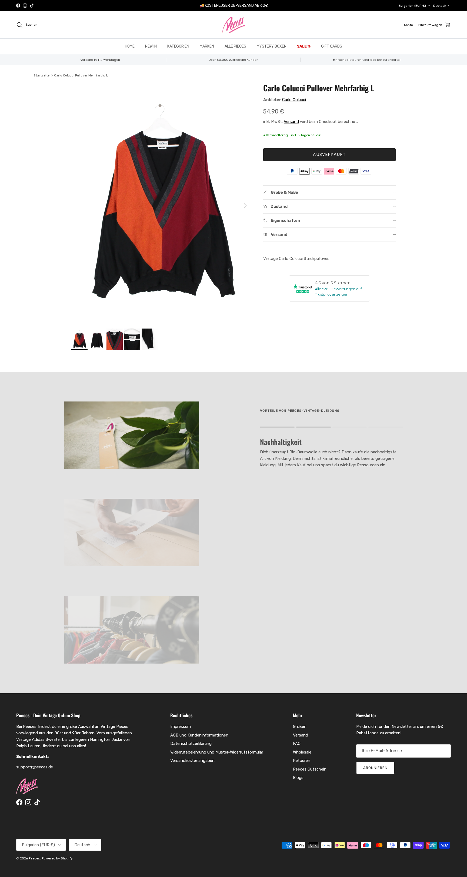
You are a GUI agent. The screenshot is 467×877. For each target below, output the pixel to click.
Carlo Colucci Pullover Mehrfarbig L (81, 75)
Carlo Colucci (294, 99)
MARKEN (207, 46)
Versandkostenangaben (192, 760)
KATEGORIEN (178, 46)
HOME (130, 46)
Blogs (298, 777)
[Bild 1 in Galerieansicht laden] (161, 203)
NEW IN (151, 46)
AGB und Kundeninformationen (199, 735)
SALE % (304, 46)
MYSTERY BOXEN (271, 46)
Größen (299, 726)
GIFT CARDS (331, 46)
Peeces (34, 858)
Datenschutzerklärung (191, 743)
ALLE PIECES (235, 46)
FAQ (297, 743)
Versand (291, 121)
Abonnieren (375, 768)
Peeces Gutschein (309, 769)
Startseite (41, 75)
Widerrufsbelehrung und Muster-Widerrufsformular (216, 752)
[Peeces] (233, 25)
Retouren (301, 760)
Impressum (180, 726)
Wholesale (302, 752)
